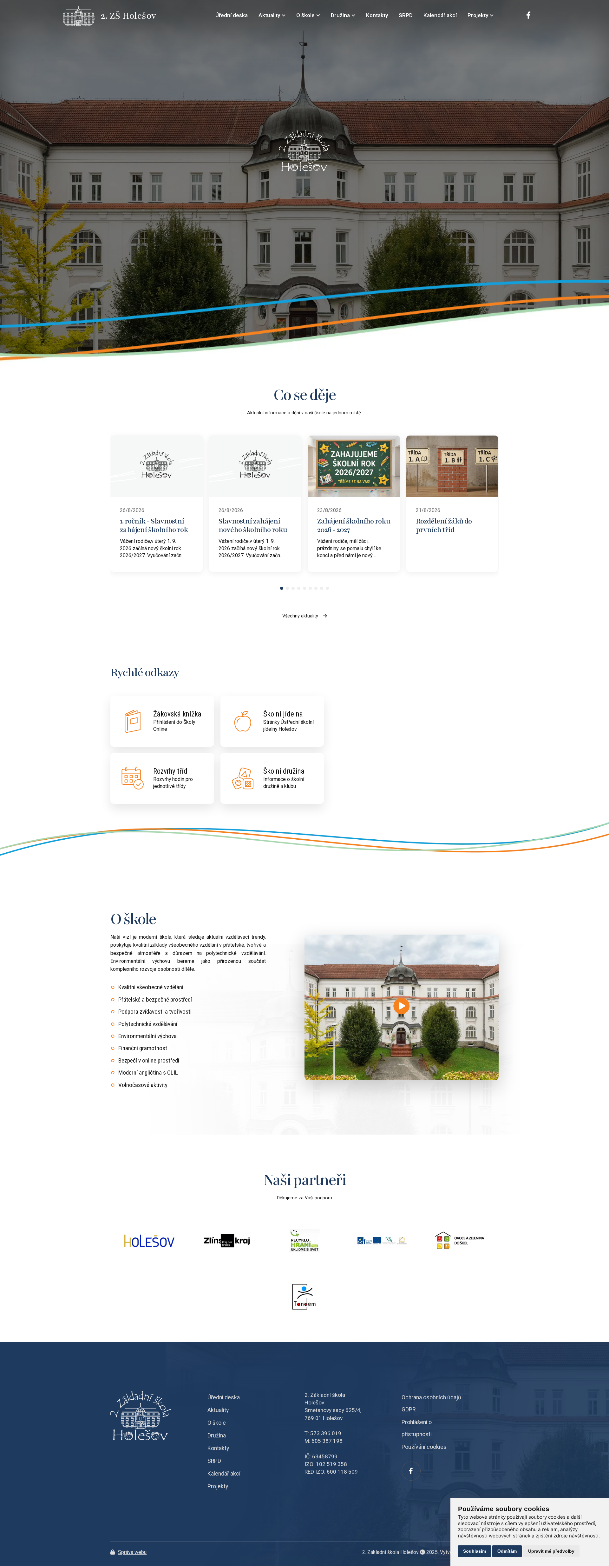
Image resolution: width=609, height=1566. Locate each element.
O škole (216, 1423)
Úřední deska (223, 1397)
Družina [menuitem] (340, 15)
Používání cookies (424, 1447)
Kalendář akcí (223, 1473)
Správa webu (132, 1552)
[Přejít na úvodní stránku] (82, 16)
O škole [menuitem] (305, 15)
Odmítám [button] (507, 1551)
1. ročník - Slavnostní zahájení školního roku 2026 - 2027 (156, 529)
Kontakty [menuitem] (377, 15)
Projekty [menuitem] (478, 15)
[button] (281, 588)
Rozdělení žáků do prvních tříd (444, 525)
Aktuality (218, 1410)
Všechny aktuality (300, 616)
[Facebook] (528, 16)
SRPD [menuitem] (406, 15)
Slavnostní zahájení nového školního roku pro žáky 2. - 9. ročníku (253, 529)
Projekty (217, 1486)
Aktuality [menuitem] (269, 15)
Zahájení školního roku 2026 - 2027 (353, 525)
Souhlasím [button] (474, 1551)
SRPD (214, 1461)
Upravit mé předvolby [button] (551, 1551)
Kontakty (218, 1448)
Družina (216, 1435)
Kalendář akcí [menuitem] (440, 15)
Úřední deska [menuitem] (231, 15)
